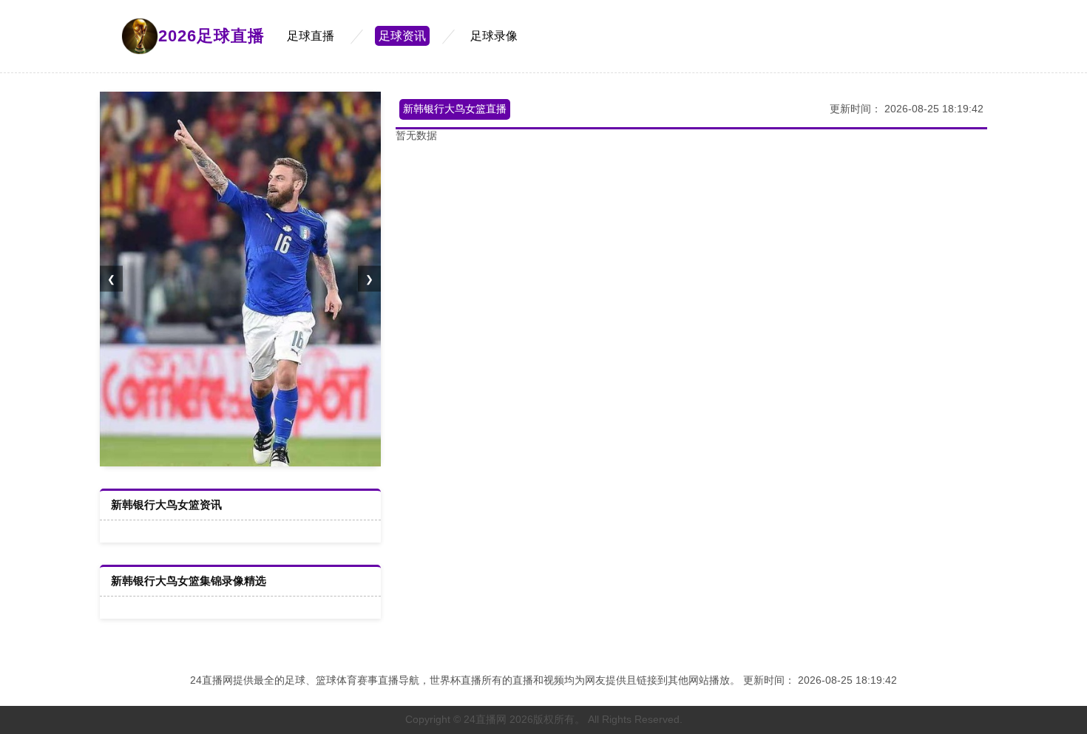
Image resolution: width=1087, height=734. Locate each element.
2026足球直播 (211, 36)
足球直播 (310, 36)
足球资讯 (402, 36)
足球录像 (494, 36)
